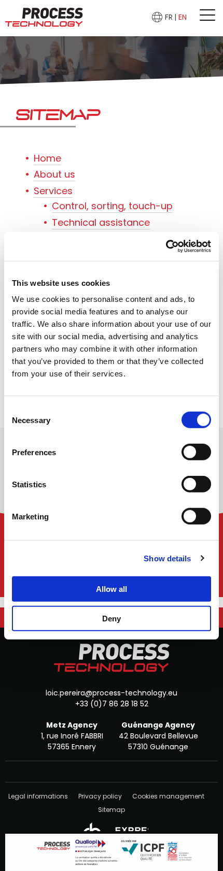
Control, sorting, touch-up (112, 205)
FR (169, 17)
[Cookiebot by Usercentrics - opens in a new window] (165, 246)
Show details (167, 558)
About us (54, 174)
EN (182, 17)
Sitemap (111, 809)
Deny (111, 618)
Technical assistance (101, 222)
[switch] (196, 452)
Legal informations (38, 796)
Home (47, 158)
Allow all (111, 589)
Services (53, 190)
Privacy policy (100, 796)
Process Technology (44, 18)
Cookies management (168, 796)
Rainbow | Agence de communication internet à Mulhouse (111, 825)
